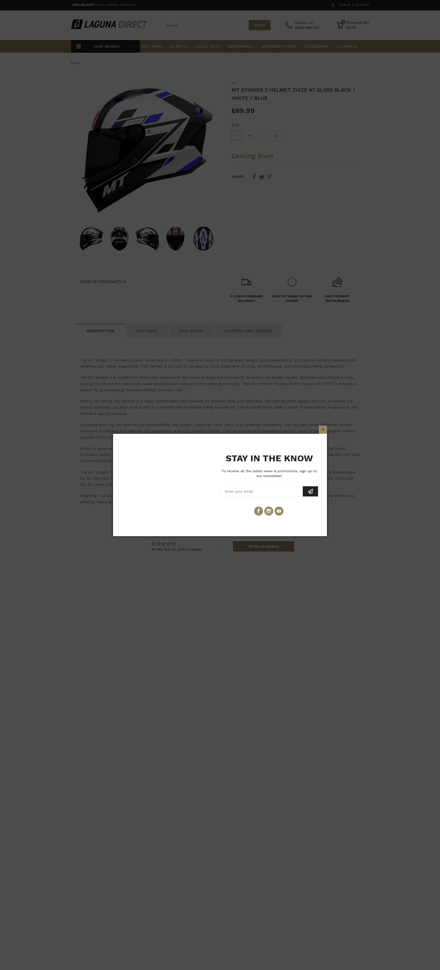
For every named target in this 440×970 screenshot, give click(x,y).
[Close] (323, 430)
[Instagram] (268, 511)
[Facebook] (258, 511)
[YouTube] (278, 511)
